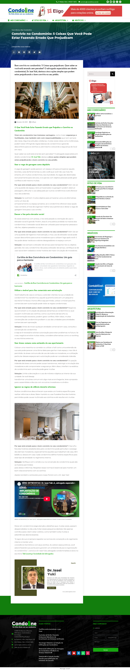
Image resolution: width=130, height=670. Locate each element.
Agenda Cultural (90, 197)
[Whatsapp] (117, 2)
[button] (14, 52)
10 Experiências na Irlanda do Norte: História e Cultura (104, 197)
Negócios (90, 236)
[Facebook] (107, 2)
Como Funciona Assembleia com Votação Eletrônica (104, 247)
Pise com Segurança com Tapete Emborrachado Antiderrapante (103, 324)
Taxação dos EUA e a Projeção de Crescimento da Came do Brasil (104, 266)
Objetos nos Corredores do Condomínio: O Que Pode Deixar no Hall (103, 344)
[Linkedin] (114, 2)
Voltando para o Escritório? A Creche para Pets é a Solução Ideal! (104, 188)
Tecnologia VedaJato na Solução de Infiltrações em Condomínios (103, 134)
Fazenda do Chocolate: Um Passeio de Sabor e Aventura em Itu (104, 218)
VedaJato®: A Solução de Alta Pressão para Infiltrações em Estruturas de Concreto (49, 658)
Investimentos (91, 264)
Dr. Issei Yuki (36, 157)
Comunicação (91, 246)
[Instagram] (120, 2)
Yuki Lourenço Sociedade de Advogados (38, 553)
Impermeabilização (91, 133)
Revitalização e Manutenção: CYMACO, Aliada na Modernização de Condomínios (105, 314)
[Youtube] (111, 2)
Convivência (16, 30)
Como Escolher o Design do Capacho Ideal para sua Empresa (103, 334)
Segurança (91, 122)
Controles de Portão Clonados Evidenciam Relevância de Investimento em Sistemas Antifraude (104, 125)
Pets (89, 186)
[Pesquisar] (112, 74)
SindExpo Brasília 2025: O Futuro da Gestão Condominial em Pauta (105, 256)
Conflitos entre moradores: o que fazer (50, 630)
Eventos (90, 254)
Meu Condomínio (26, 30)
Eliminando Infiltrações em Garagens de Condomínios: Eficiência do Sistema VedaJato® (103, 144)
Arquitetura (91, 312)
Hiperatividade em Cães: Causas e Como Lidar (103, 207)
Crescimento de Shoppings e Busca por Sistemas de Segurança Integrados (103, 238)
